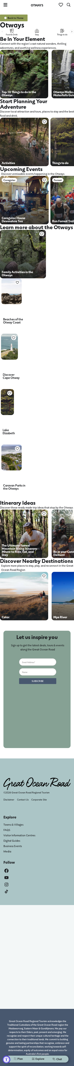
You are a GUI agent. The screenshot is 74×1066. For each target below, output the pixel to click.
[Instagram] (6, 884)
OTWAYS (37, 5)
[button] (2, 31)
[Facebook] (6, 871)
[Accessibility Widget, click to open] (6, 1059)
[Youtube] (6, 878)
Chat (59, 1059)
